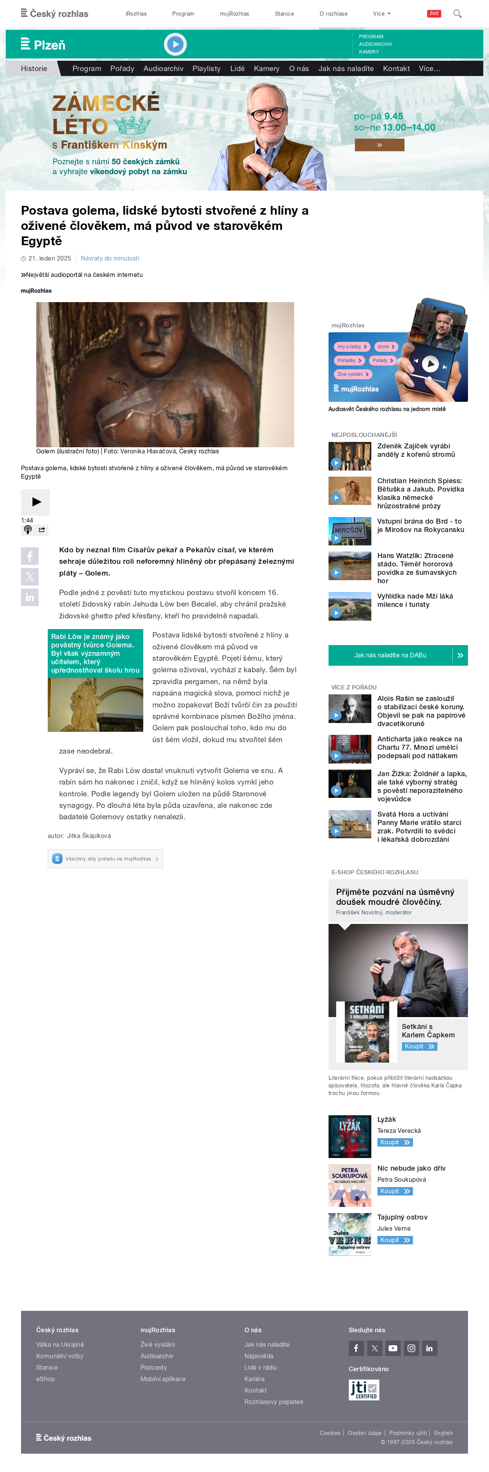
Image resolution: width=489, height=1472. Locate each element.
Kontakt (396, 68)
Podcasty (154, 1367)
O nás (299, 68)
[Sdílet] (42, 530)
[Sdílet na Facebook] (30, 556)
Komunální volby (59, 1356)
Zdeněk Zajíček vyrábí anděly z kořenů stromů (416, 450)
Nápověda (259, 1356)
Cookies (330, 1433)
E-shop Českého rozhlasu (375, 872)
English (443, 1433)
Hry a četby (349, 346)
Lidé (237, 68)
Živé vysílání (350, 374)
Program (183, 14)
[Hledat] (457, 13)
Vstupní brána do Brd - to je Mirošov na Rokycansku (421, 525)
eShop (45, 1379)
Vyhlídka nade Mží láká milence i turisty (415, 600)
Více (430, 68)
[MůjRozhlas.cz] (36, 291)
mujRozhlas (234, 14)
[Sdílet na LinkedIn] (30, 597)
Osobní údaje (365, 1433)
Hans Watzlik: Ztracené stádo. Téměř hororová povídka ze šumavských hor (417, 568)
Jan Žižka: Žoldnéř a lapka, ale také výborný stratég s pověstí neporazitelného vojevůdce (422, 786)
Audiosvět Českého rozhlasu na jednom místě (387, 409)
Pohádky (347, 360)
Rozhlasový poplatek (273, 1402)
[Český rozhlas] (54, 13)
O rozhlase (334, 14)
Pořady (122, 68)
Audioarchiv (375, 44)
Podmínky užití (408, 1433)
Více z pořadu (354, 687)
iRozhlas (136, 14)
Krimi (383, 346)
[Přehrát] (35, 502)
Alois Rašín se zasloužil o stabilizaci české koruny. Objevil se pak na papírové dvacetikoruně (421, 711)
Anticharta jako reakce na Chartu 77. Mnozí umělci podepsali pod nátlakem (419, 747)
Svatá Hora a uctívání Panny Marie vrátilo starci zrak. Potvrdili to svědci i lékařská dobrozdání (419, 826)
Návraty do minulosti (110, 258)
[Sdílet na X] (30, 577)
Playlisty (207, 68)
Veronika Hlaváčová (148, 451)
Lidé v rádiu (260, 1367)
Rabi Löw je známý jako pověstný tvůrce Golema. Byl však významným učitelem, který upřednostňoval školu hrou (95, 653)
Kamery (369, 52)
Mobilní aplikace (163, 1379)
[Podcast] (28, 530)
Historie (34, 68)
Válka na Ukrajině (60, 1344)
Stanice (284, 14)
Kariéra (254, 1379)
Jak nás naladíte (346, 68)
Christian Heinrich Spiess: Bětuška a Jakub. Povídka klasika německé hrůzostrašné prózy (421, 493)
